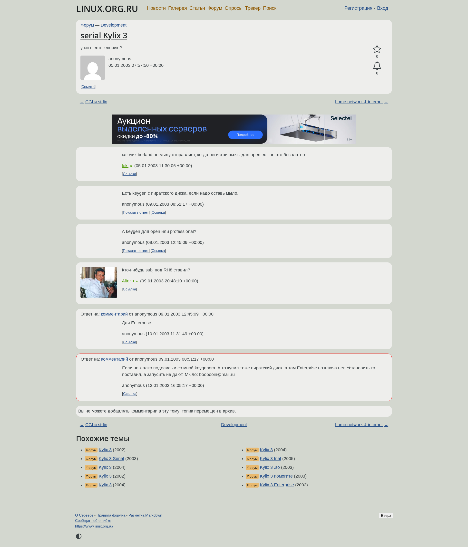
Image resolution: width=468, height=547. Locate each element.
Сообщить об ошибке (93, 520)
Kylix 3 (105, 449)
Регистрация (358, 8)
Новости (156, 8)
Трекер (253, 8)
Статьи (197, 8)
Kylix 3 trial (270, 458)
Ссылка (88, 87)
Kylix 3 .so (270, 467)
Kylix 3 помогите (276, 476)
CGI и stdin (96, 101)
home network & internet (359, 101)
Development (114, 25)
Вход (382, 8)
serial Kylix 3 (103, 35)
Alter (126, 280)
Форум (214, 8)
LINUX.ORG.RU (107, 9)
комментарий (114, 314)
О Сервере (84, 515)
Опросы (234, 8)
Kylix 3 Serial (111, 458)
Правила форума (111, 515)
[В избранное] (377, 49)
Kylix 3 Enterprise (277, 484)
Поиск (269, 8)
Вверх (386, 515)
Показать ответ (136, 212)
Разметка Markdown (145, 515)
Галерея (177, 8)
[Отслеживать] (377, 66)
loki (125, 165)
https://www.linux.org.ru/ (94, 526)
